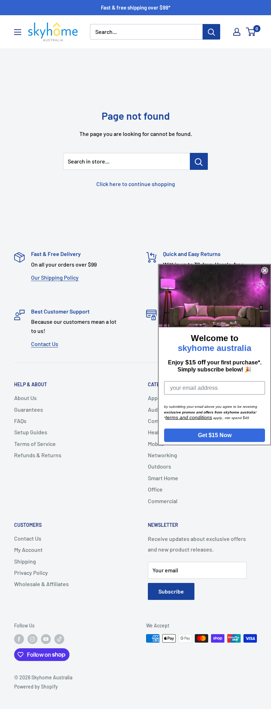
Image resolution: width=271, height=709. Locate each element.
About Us (25, 397)
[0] (251, 32)
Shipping (25, 561)
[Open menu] (17, 32)
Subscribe (171, 591)
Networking (162, 455)
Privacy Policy (31, 572)
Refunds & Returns (37, 455)
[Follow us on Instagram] (32, 639)
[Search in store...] (199, 161)
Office (155, 489)
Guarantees (28, 409)
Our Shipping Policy (55, 277)
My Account (28, 549)
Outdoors (159, 466)
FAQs (20, 420)
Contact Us (44, 343)
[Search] (211, 32)
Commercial (162, 501)
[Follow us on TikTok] (59, 639)
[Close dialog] (264, 270)
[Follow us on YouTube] (46, 639)
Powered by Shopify (36, 687)
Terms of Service (35, 443)
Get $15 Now (214, 435)
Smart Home (163, 478)
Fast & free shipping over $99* (135, 7)
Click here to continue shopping (135, 183)
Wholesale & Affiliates (41, 583)
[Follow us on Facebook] (19, 639)
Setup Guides (30, 432)
